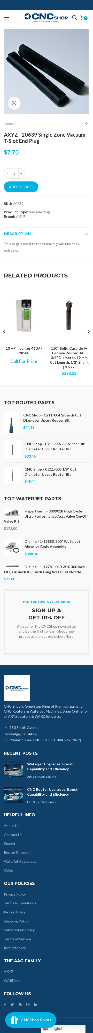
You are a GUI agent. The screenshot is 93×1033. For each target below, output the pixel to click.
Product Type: (16, 212)
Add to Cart (21, 187)
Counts (51, 777)
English (56, 1028)
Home (8, 124)
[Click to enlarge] (14, 103)
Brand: (9, 216)
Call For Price (24, 361)
